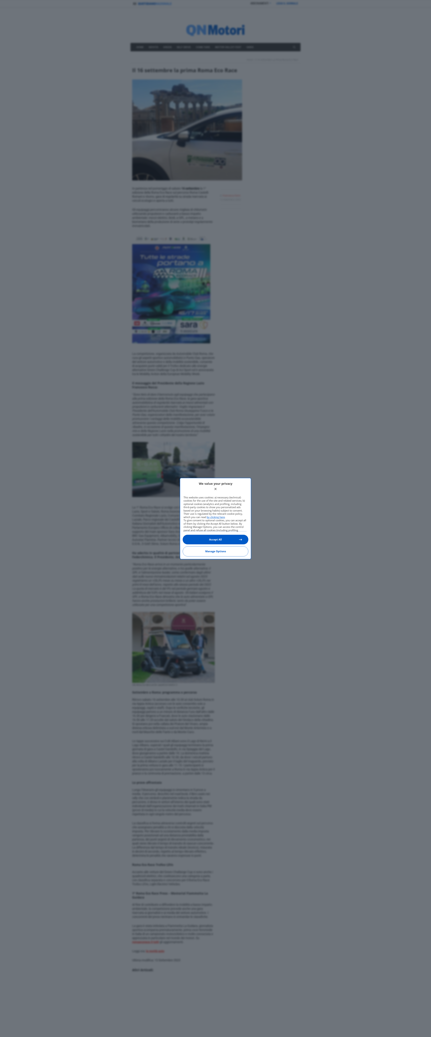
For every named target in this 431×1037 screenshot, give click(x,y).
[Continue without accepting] (215, 489)
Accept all (215, 539)
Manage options (215, 551)
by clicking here (216, 517)
